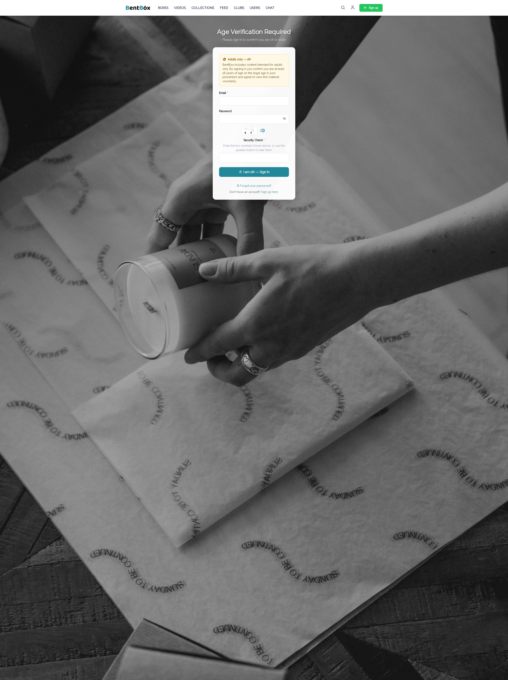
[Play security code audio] (262, 130)
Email (223, 92)
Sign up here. (270, 192)
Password (225, 111)
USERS (255, 8)
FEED (224, 8)
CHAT (270, 8)
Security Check (254, 140)
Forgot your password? (255, 185)
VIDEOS (180, 8)
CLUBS (239, 8)
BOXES (163, 8)
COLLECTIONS (202, 8)
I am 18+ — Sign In (256, 172)
